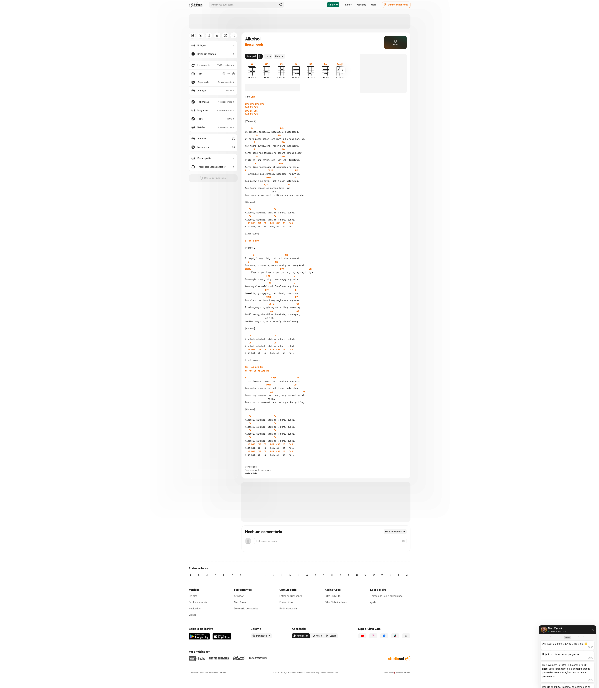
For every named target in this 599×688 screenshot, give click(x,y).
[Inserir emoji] (403, 541)
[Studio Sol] (399, 658)
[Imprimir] (200, 35)
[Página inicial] (196, 4)
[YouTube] (362, 635)
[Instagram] (373, 635)
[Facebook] (384, 635)
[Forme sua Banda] (219, 658)
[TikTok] (395, 635)
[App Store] (222, 636)
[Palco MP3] (258, 658)
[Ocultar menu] (192, 35)
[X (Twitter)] (406, 635)
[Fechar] (592, 629)
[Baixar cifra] (217, 35)
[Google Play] (199, 636)
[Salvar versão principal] (260, 56)
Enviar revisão (251, 473)
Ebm (253, 97)
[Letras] (239, 658)
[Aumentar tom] (233, 73)
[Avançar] (342, 70)
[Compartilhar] (233, 35)
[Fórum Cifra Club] (197, 658)
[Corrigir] (225, 35)
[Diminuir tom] (223, 73)
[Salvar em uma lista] (208, 35)
